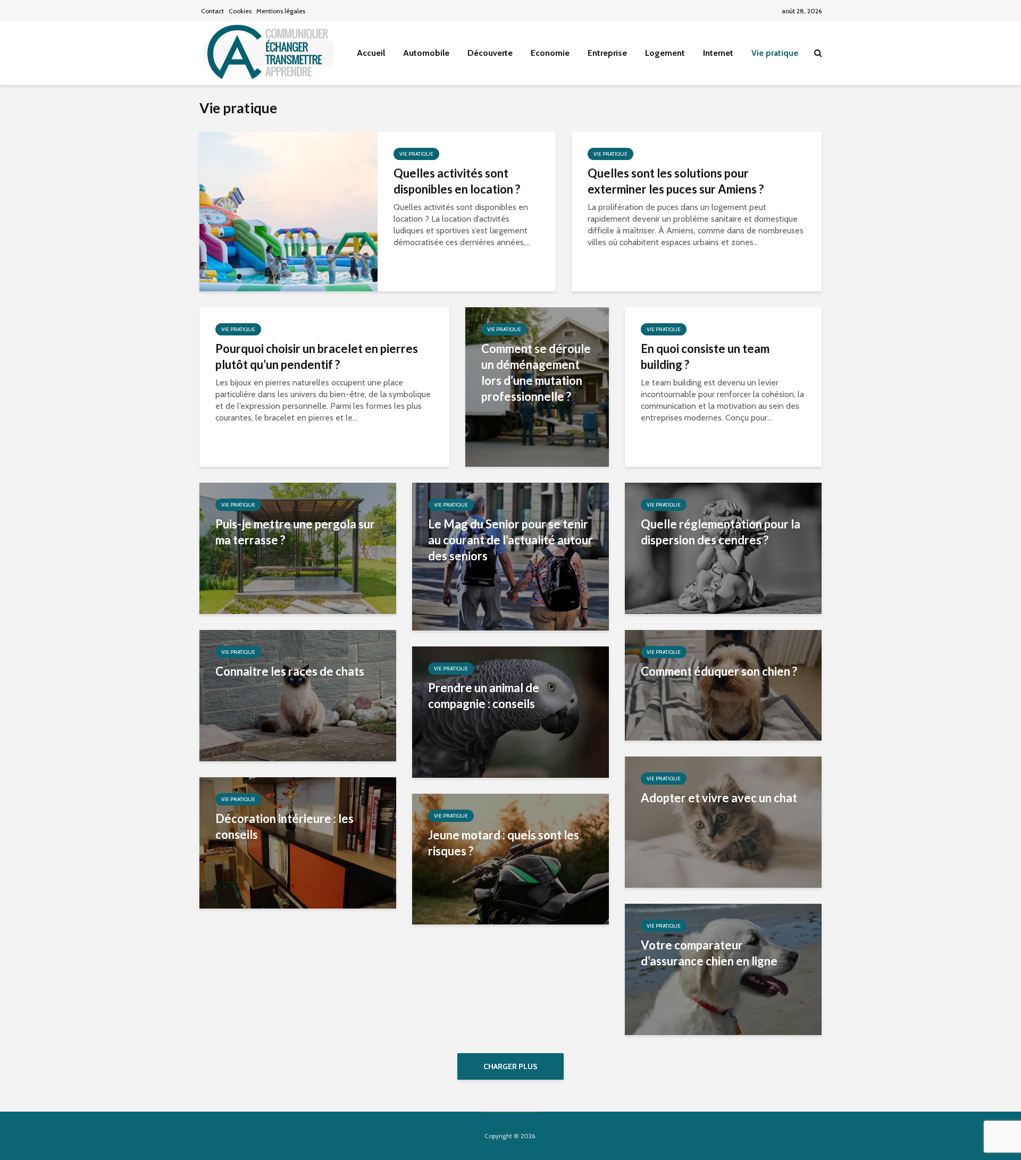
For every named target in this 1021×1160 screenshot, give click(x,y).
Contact (212, 11)
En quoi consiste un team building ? (705, 356)
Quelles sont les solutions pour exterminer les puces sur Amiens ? (676, 181)
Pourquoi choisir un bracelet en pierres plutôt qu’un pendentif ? (316, 356)
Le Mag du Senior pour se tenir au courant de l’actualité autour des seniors (510, 540)
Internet (718, 53)
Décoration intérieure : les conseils (284, 826)
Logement (665, 53)
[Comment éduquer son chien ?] (723, 684)
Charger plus (510, 1066)
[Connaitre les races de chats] (297, 695)
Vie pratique (774, 53)
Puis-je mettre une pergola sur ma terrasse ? (295, 532)
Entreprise (607, 53)
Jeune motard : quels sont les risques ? (503, 843)
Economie (550, 53)
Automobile (426, 53)
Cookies (240, 11)
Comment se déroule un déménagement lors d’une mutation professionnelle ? (536, 372)
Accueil (371, 53)
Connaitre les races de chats (289, 671)
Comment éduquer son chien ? (719, 671)
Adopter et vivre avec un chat (719, 798)
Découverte (490, 53)
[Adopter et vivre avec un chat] (723, 821)
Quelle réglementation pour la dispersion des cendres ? (720, 532)
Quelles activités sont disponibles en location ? (457, 181)
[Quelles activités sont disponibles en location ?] (288, 211)
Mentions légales (280, 11)
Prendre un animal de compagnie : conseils (483, 695)
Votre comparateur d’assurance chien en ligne (709, 953)
